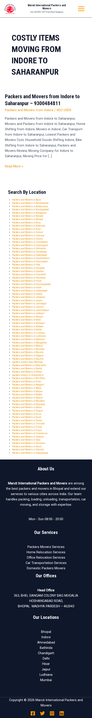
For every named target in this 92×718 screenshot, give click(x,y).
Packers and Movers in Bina (26, 229)
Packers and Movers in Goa (26, 264)
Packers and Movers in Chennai (28, 235)
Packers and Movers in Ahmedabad (30, 203)
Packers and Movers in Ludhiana (29, 336)
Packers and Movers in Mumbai (28, 349)
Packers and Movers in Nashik (27, 359)
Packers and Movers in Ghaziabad (30, 261)
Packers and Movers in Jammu (28, 307)
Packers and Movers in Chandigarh (30, 245)
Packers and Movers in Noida (27, 368)
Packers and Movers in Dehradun (29, 248)
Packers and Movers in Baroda (27, 216)
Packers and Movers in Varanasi (28, 443)
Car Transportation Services (46, 563)
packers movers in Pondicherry (28, 375)
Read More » (14, 166)
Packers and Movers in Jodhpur (28, 313)
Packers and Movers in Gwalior (28, 271)
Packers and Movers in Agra (26, 200)
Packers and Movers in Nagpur (28, 355)
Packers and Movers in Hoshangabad (31, 284)
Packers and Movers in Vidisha (28, 449)
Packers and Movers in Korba (27, 329)
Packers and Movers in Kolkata (27, 326)
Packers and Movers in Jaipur (27, 300)
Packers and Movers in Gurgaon (28, 268)
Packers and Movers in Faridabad (29, 252)
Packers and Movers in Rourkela (28, 401)
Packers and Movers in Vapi (26, 440)
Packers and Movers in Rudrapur (29, 404)
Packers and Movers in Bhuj (26, 222)
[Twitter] (42, 713)
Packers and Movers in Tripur (27, 430)
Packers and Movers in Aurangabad (30, 209)
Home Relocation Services (46, 552)
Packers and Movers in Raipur (27, 391)
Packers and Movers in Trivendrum (30, 433)
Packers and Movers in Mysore (27, 352)
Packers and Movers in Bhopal (27, 219)
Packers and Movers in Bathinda (28, 226)
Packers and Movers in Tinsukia (28, 423)
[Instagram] (52, 713)
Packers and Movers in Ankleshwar (30, 206)
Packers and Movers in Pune (26, 381)
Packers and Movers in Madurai (28, 339)
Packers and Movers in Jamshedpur (30, 310)
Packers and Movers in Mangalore (29, 342)
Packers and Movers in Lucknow (28, 333)
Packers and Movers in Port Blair (28, 378)
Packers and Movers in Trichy (27, 427)
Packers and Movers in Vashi (27, 446)
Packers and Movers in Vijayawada (30, 453)
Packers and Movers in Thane (27, 420)
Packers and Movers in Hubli (27, 287)
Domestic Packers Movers (46, 568)
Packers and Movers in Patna (27, 372)
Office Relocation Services (46, 558)
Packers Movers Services (46, 547)
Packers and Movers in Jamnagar (29, 303)
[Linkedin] (61, 713)
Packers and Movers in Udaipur (28, 436)
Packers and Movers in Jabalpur (28, 297)
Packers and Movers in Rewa (26, 388)
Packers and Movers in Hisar (27, 281)
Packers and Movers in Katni (26, 320)
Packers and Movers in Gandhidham (31, 258)
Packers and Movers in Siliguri (27, 410)
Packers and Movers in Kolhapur (28, 323)
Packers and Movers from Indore (29, 110)
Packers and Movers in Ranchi (27, 398)
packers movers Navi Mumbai (27, 362)
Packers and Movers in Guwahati (29, 274)
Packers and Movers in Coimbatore (30, 242)
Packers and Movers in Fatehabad (29, 255)
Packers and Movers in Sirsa (26, 414)
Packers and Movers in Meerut (27, 346)
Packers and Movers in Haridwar (29, 278)
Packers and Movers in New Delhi (29, 365)
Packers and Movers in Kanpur (27, 316)
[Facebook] (32, 713)
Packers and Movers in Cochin (27, 239)
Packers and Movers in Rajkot (27, 394)
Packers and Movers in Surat (26, 417)
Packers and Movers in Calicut (27, 232)
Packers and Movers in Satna (27, 407)
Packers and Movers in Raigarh (28, 384)
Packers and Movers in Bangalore (29, 213)
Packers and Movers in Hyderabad (29, 290)
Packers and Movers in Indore (27, 294)
